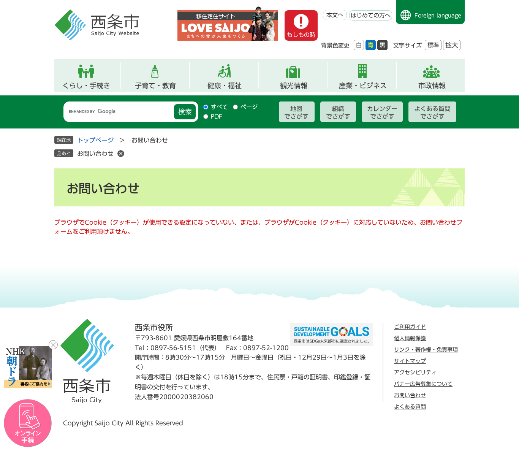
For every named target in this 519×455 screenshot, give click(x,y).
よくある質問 (410, 406)
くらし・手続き (86, 85)
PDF (216, 116)
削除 (120, 153)
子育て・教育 (155, 85)
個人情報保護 (410, 338)
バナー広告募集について (423, 384)
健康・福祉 (224, 85)
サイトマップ (410, 361)
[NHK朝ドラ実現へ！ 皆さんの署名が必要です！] (28, 367)
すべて (219, 107)
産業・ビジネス (363, 85)
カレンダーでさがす (382, 112)
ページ (249, 107)
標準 (433, 45)
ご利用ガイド (410, 327)
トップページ (95, 140)
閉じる (53, 344)
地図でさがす (296, 112)
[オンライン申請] (28, 423)
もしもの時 (301, 35)
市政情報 (432, 85)
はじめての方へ (371, 15)
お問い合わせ (95, 154)
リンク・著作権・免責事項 (426, 349)
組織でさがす (338, 112)
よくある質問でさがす (432, 112)
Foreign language (438, 15)
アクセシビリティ (415, 372)
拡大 (451, 45)
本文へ (334, 15)
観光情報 (293, 85)
